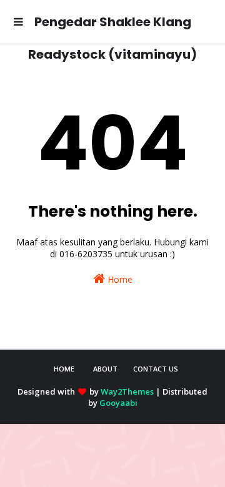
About (105, 368)
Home (118, 279)
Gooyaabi (118, 402)
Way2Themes (127, 391)
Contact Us (155, 368)
